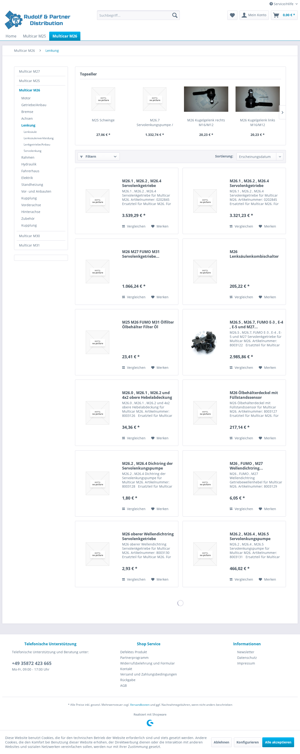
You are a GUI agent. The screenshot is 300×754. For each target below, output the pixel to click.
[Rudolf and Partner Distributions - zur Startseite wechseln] (38, 20)
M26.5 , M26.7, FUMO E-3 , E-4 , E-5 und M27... (256, 324)
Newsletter (245, 652)
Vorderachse (31, 205)
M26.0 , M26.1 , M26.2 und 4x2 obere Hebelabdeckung (147, 395)
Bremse (27, 111)
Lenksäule (30, 132)
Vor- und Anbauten (36, 191)
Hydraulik (28, 164)
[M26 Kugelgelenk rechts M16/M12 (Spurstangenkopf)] (206, 99)
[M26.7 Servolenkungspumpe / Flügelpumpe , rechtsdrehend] (155, 99)
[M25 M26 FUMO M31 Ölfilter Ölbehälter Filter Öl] (97, 342)
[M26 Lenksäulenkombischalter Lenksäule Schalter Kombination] (205, 271)
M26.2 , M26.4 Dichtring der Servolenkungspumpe (147, 465)
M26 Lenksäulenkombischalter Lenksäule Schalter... (254, 254)
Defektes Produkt (133, 652)
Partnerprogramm (134, 657)
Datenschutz (247, 657)
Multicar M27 (29, 71)
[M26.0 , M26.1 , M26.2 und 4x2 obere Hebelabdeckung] (97, 412)
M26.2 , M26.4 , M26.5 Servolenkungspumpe (250, 536)
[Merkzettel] (232, 15)
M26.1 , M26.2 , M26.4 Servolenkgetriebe (141, 183)
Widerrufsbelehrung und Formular (147, 663)
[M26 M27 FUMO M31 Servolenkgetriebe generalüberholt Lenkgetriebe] (97, 271)
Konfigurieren (247, 742)
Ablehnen (221, 742)
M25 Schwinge (103, 120)
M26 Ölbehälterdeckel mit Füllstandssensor (254, 395)
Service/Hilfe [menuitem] (283, 4)
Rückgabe (127, 680)
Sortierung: (224, 156)
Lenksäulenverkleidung (39, 138)
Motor (26, 98)
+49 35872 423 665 (32, 663)
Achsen (27, 118)
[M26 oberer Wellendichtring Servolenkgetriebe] (97, 554)
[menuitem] (138, 15)
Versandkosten (140, 705)
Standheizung (32, 184)
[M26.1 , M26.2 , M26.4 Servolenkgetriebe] (97, 201)
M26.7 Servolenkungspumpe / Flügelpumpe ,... (155, 122)
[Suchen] (175, 15)
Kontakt (126, 669)
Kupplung (29, 198)
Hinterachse (30, 211)
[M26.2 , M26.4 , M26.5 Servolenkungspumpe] (205, 554)
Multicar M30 (29, 236)
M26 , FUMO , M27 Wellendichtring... (246, 465)
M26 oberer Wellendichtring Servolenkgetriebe (148, 536)
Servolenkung (32, 151)
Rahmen (27, 157)
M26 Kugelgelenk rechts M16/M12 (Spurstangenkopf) (206, 122)
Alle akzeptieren (278, 742)
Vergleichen (136, 226)
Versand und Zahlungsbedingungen (148, 674)
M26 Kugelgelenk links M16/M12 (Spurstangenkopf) (257, 122)
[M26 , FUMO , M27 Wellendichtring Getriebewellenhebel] (205, 483)
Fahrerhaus (30, 171)
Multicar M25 (29, 80)
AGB (123, 685)
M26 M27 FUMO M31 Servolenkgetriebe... (141, 254)
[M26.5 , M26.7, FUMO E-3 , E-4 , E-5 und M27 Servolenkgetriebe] (205, 342)
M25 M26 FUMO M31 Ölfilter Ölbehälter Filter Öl (148, 324)
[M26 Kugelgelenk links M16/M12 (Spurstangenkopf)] (258, 99)
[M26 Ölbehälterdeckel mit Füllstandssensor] (205, 412)
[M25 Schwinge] (103, 99)
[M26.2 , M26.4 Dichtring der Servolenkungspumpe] (97, 483)
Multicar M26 (29, 90)
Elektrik (27, 177)
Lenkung (28, 125)
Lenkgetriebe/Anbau (37, 144)
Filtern (90, 156)
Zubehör (28, 218)
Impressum (246, 663)
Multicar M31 (29, 245)
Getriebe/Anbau (33, 105)
